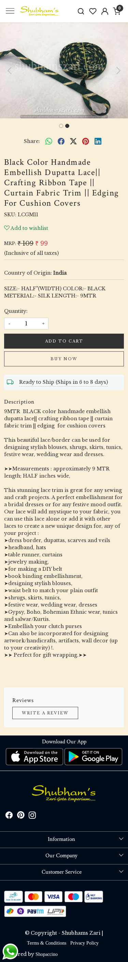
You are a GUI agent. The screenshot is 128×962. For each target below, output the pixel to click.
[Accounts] (105, 11)
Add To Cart (64, 341)
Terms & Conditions (46, 943)
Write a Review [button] (45, 713)
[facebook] (61, 141)
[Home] (39, 11)
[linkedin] (98, 141)
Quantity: (16, 311)
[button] (9, 70)
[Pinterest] (21, 816)
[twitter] (73, 141)
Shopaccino (46, 954)
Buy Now (64, 358)
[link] (81, 11)
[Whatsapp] (49, 141)
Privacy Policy (84, 943)
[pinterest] (86, 141)
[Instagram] (32, 816)
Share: (32, 141)
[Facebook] (9, 816)
